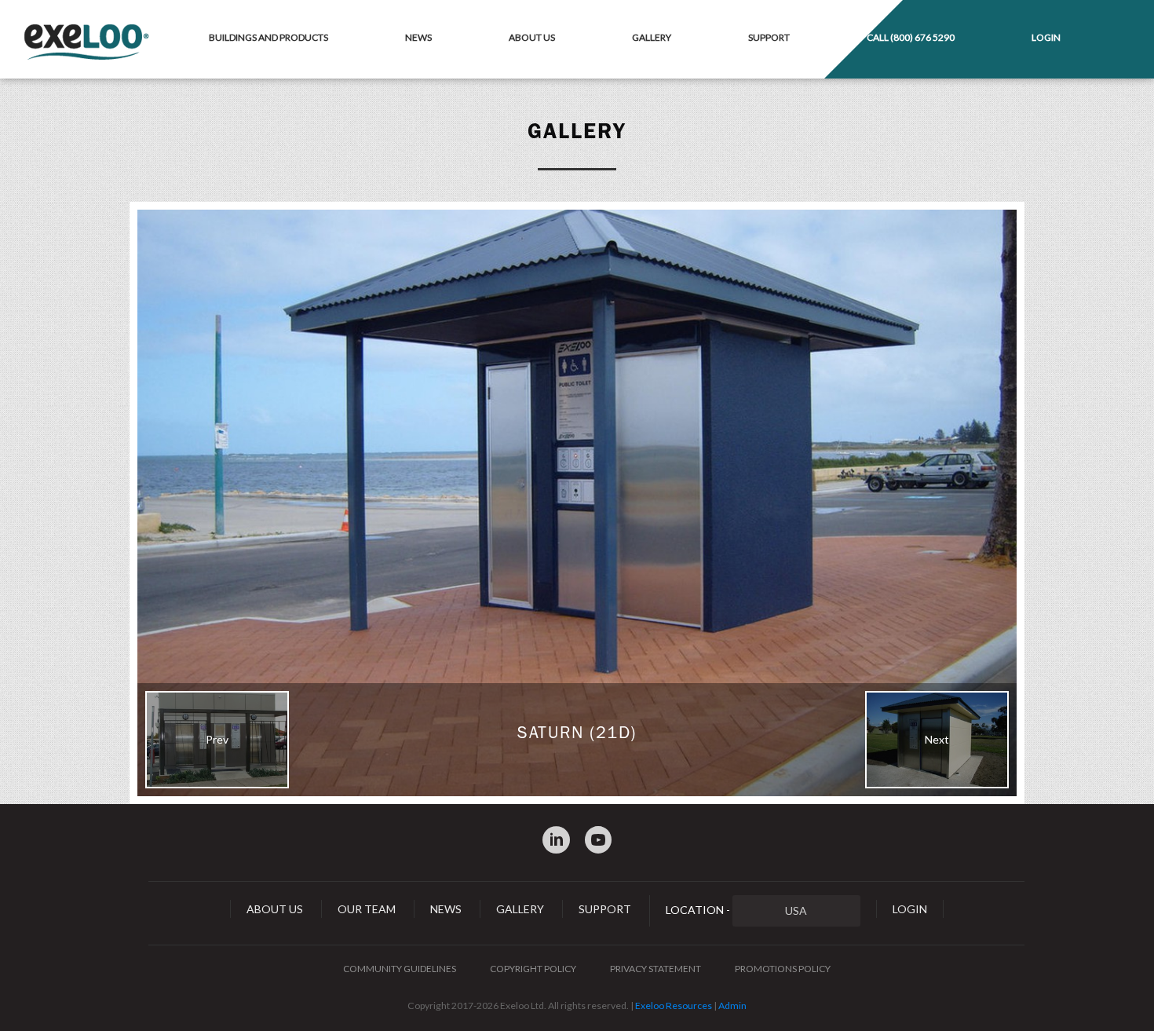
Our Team (367, 909)
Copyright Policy (533, 968)
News (418, 37)
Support (769, 37)
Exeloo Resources (673, 1005)
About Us (532, 37)
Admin (732, 1005)
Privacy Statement (655, 968)
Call (911, 37)
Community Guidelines (399, 968)
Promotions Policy (783, 968)
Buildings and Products (268, 37)
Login (1046, 37)
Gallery (651, 37)
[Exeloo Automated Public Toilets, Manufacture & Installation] (86, 43)
